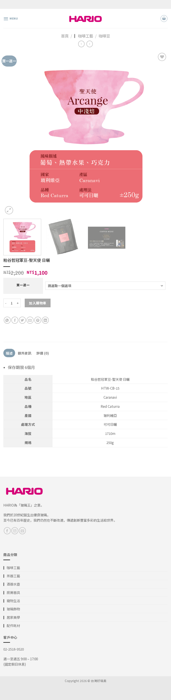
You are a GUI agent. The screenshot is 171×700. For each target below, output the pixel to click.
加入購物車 (37, 302)
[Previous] (12, 133)
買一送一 (23, 284)
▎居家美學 (11, 617)
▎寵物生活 (11, 600)
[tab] (9, 353)
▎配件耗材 (11, 625)
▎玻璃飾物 (11, 608)
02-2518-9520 (13, 649)
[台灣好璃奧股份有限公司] (85, 18)
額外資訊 (24, 353)
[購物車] (164, 18)
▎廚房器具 (11, 592)
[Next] (159, 133)
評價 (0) (43, 353)
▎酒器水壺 (11, 584)
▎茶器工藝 (11, 575)
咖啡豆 (104, 36)
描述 (9, 353)
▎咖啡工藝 (83, 36)
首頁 (65, 36)
